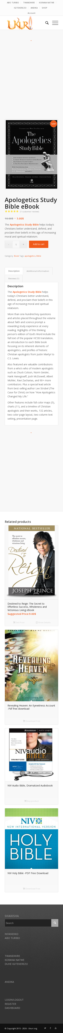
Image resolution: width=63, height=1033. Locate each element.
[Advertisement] (31, 74)
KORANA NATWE (46, 2)
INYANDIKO (11, 934)
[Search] (45, 23)
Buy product (33, 801)
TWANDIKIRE (29, 2)
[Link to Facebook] (50, 1028)
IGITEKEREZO (20, 7)
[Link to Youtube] (55, 1028)
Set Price (19, 622)
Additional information (38, 271)
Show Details (44, 622)
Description (14, 271)
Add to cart (38, 244)
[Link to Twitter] (45, 1028)
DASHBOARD (12, 1008)
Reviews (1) (13, 278)
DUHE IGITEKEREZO (16, 964)
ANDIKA (34, 7)
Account (31, 13)
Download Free (32, 721)
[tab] (14, 271)
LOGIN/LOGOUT (14, 999)
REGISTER (10, 1004)
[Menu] (53, 23)
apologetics (30, 256)
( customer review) (29, 211)
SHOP (44, 7)
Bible (38, 256)
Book (16, 256)
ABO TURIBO (13, 2)
